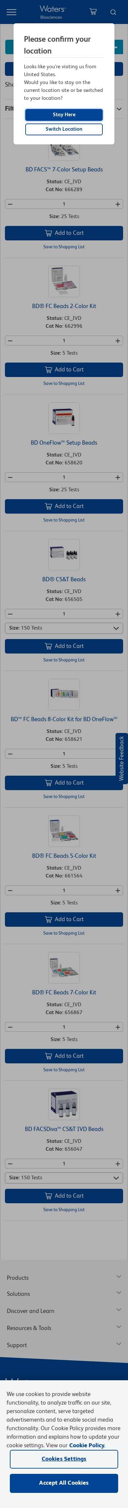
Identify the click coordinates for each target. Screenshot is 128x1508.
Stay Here (64, 115)
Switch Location (64, 129)
